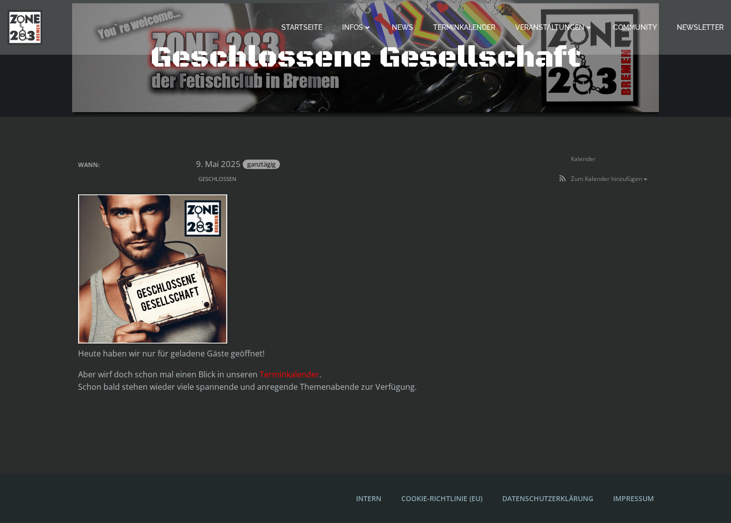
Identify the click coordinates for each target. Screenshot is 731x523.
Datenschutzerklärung (547, 498)
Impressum (633, 498)
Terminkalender (464, 27)
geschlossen (217, 178)
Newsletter (700, 27)
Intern (368, 498)
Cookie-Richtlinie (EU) (441, 498)
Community (635, 27)
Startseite (301, 27)
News (402, 27)
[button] (603, 179)
